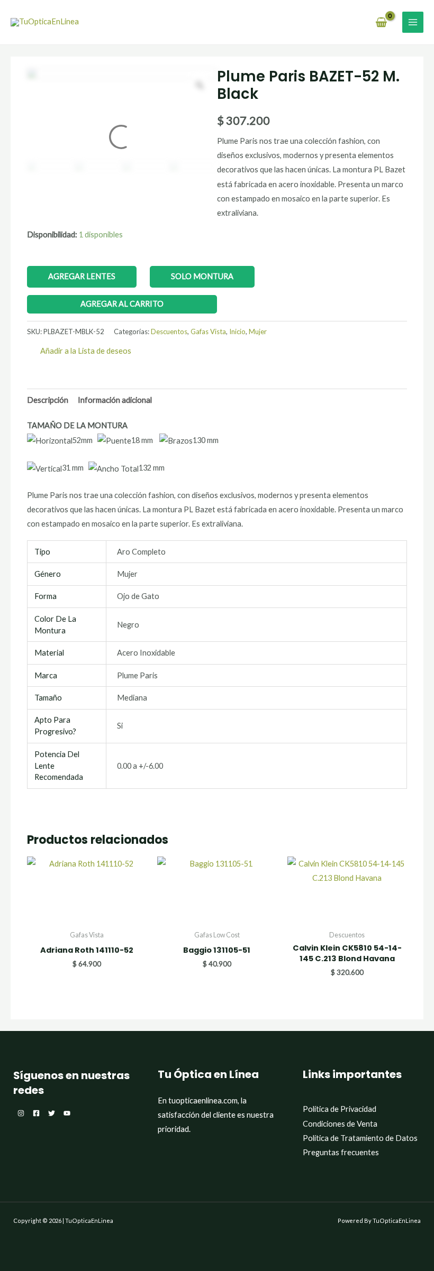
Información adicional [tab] (115, 399)
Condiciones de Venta (340, 1123)
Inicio (237, 331)
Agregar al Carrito (122, 303)
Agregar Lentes (81, 276)
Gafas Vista (208, 331)
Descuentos (169, 331)
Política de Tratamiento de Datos (360, 1138)
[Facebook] (36, 1113)
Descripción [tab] (47, 399)
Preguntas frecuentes (341, 1152)
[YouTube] (67, 1113)
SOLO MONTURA (202, 276)
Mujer (258, 331)
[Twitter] (51, 1113)
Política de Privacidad (339, 1108)
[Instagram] (21, 1113)
